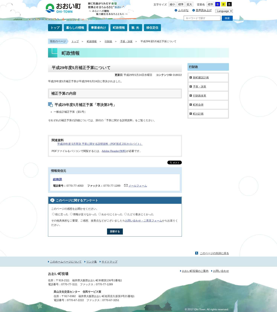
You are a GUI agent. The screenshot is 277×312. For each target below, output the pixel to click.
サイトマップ (109, 261)
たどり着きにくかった (140, 214)
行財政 (108, 41)
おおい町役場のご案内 (195, 270)
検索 (227, 18)
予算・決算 (126, 41)
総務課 (57, 179)
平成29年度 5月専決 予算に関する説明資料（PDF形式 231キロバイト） (99, 143)
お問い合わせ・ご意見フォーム (143, 220)
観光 (136, 27)
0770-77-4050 (75, 185)
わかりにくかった (112, 214)
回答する (115, 231)
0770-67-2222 (75, 300)
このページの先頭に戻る (214, 253)
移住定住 (152, 27)
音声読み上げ (204, 10)
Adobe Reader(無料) (114, 151)
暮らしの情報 (75, 27)
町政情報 (119, 27)
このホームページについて (66, 261)
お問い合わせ (221, 270)
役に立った (61, 214)
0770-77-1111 (69, 284)
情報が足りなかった (85, 214)
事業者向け (98, 27)
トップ (55, 27)
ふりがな (183, 10)
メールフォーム (138, 185)
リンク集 (91, 261)
